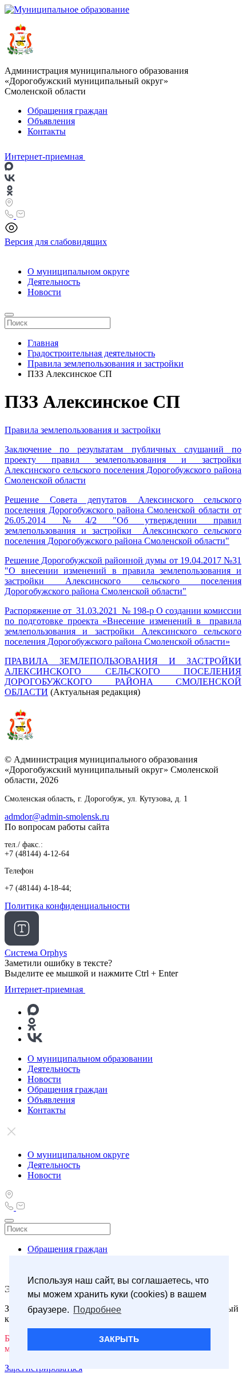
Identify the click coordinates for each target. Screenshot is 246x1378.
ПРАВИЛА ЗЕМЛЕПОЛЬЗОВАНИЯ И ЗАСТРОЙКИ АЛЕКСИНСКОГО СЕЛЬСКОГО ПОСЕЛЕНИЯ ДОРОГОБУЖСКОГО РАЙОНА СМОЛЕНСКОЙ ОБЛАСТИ (123, 676)
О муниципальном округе (78, 271)
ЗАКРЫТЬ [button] (119, 1339)
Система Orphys (36, 953)
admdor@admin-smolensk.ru (57, 816)
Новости (44, 292)
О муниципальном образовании (90, 1058)
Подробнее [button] (97, 1310)
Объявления (51, 121)
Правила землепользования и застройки (83, 430)
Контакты (46, 131)
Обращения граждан (67, 111)
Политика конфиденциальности (67, 906)
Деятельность (53, 282)
